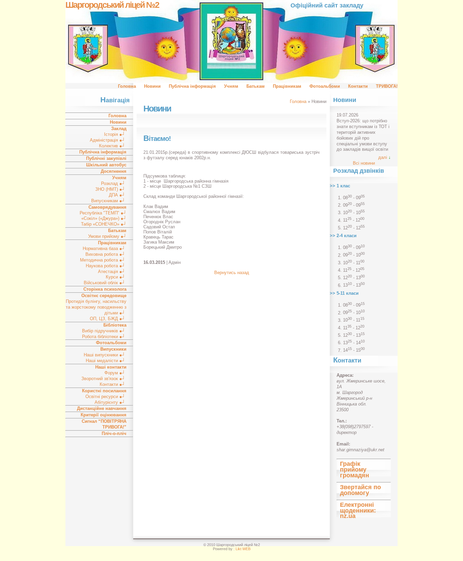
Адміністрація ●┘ (108, 140)
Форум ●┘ (115, 372)
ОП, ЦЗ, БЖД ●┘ (108, 318)
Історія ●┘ (115, 134)
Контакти (358, 86)
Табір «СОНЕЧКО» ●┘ (103, 224)
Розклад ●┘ (113, 183)
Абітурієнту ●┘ (110, 402)
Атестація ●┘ (112, 271)
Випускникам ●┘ (108, 200)
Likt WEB (243, 549)
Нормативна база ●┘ (104, 248)
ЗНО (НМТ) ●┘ (110, 189)
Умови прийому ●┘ (107, 236)
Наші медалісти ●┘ (106, 360)
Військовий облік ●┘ (105, 282)
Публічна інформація (192, 86)
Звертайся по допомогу (360, 490)
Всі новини (364, 163)
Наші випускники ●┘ (105, 354)
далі (382, 157)
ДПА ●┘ (117, 195)
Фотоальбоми (324, 86)
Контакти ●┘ (113, 384)
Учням (231, 86)
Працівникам (287, 86)
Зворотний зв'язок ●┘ (103, 378)
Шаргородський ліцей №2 (112, 4)
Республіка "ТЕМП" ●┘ (103, 212)
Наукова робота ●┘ (106, 265)
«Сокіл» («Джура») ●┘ (103, 218)
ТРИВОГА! (387, 86)
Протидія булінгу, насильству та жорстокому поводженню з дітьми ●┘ (96, 307)
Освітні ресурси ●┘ (105, 396)
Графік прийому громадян (354, 469)
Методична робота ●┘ (103, 260)
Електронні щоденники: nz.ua (358, 510)
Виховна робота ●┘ (105, 254)
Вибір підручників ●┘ (104, 330)
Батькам (255, 86)
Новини (152, 86)
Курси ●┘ (116, 276)
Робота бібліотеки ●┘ (104, 336)
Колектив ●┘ (112, 145)
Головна (127, 86)
